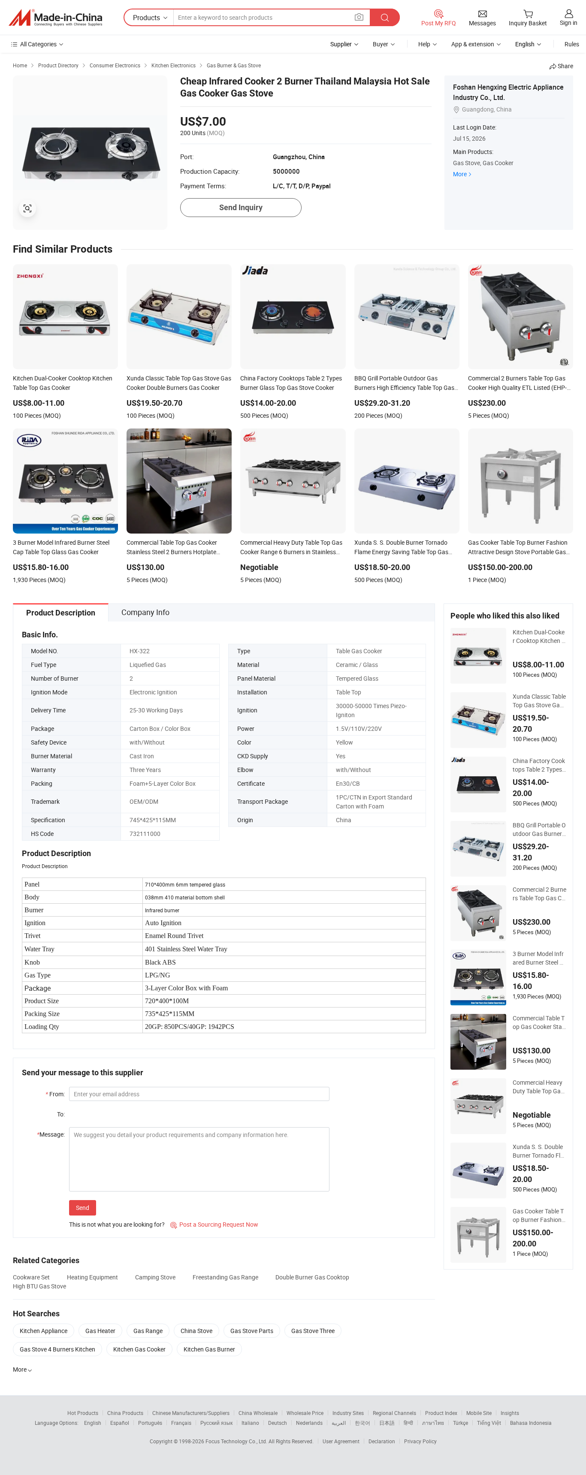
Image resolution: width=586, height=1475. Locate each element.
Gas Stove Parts (251, 1331)
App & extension (472, 44)
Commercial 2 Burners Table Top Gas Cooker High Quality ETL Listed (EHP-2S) (539, 893)
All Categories (38, 44)
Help (424, 44)
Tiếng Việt (489, 1422)
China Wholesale (258, 1412)
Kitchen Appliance (43, 1331)
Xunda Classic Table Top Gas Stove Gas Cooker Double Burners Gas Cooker (539, 700)
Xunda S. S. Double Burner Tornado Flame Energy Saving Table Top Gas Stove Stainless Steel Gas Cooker (539, 1151)
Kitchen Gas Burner (209, 1349)
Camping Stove (155, 1277)
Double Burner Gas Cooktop (312, 1277)
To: (61, 1114)
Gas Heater (100, 1331)
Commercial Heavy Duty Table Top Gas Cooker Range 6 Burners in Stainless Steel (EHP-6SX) (539, 1086)
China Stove (196, 1331)
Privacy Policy (420, 1441)
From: (55, 1094)
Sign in (568, 22)
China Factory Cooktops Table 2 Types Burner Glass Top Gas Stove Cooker (539, 765)
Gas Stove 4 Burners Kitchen (57, 1349)
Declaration (382, 1441)
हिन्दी (408, 1422)
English (92, 1422)
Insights (510, 1412)
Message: (51, 1134)
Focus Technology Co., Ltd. (237, 1441)
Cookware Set (31, 1277)
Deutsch (277, 1422)
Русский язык (216, 1422)
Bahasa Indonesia (531, 1422)
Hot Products (82, 1412)
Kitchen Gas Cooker (139, 1349)
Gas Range (148, 1331)
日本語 (387, 1422)
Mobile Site (479, 1412)
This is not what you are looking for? (117, 1224)
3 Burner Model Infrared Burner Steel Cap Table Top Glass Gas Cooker (538, 958)
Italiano (250, 1422)
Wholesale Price (305, 1412)
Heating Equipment (92, 1277)
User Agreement (341, 1441)
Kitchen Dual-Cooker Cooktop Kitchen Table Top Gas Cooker (539, 636)
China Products (125, 1412)
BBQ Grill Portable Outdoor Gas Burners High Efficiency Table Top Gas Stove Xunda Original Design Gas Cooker (539, 829)
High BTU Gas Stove (39, 1286)
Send (82, 1208)
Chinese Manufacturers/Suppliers (191, 1412)
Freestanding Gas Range (225, 1277)
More (460, 174)
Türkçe (460, 1422)
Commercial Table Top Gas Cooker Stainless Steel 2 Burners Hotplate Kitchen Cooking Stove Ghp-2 (539, 1022)
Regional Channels (394, 1412)
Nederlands (309, 1422)
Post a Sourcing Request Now (214, 1224)
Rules (572, 44)
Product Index (441, 1412)
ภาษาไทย (433, 1422)
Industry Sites (348, 1412)
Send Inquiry (241, 207)
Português (150, 1422)
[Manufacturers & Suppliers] (55, 18)
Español (119, 1422)
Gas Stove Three (313, 1331)
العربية (339, 1422)
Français (181, 1422)
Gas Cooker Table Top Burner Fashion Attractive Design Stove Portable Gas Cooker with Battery (539, 1215)
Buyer (380, 44)
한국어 (362, 1422)
